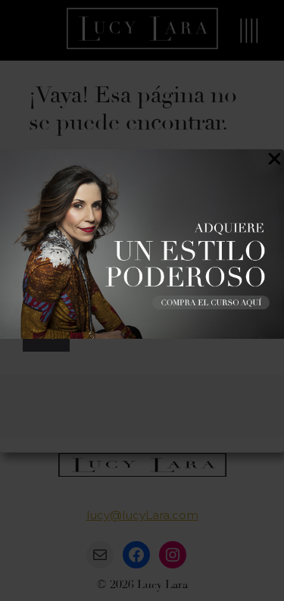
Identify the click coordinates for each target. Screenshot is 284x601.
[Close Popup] (274, 161)
